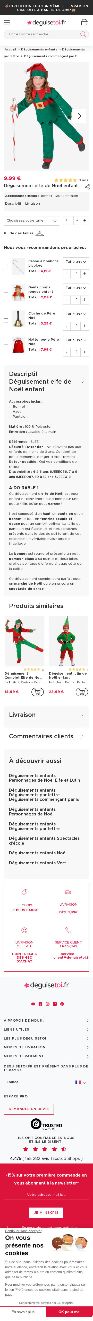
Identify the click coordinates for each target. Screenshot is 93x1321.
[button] (46, 1082)
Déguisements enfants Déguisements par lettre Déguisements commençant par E (44, 795)
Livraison (32, 203)
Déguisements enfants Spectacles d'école (44, 840)
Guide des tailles (18, 233)
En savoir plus (23, 1312)
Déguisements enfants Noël (37, 853)
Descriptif (13, 203)
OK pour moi (69, 1312)
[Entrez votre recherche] (82, 34)
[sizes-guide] (40, 233)
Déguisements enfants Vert (37, 863)
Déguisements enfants (39, 49)
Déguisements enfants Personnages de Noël (32, 812)
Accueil (10, 49)
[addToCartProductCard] (37, 692)
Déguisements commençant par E (50, 56)
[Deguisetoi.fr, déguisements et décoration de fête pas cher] (46, 22)
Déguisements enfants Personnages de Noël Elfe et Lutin (44, 778)
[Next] (79, 116)
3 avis (83, 180)
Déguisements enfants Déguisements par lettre (34, 826)
